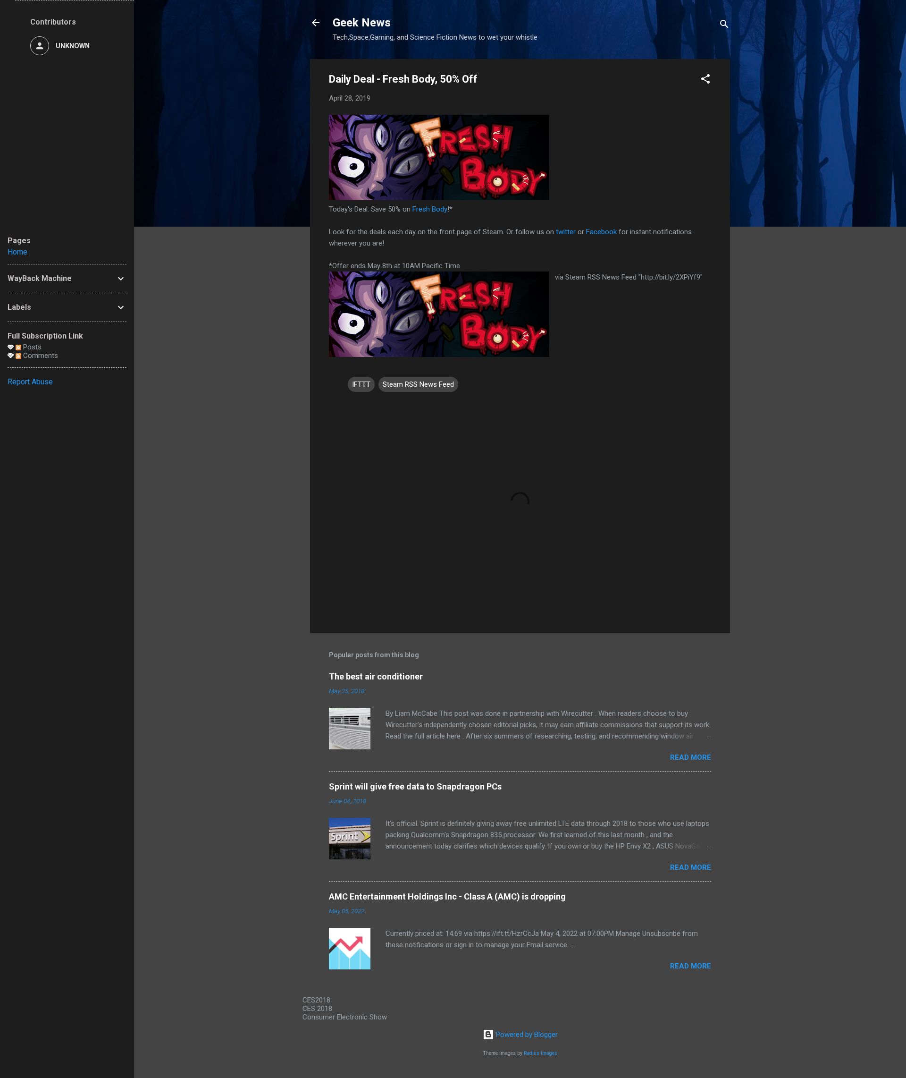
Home (17, 251)
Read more (690, 757)
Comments (39, 355)
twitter (566, 232)
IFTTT (361, 384)
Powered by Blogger (526, 1034)
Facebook (601, 232)
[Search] (724, 25)
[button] (705, 80)
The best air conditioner (376, 676)
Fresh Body (429, 209)
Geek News (362, 22)
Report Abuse (30, 381)
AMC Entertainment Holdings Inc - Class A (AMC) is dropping (447, 896)
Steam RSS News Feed (418, 384)
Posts (31, 347)
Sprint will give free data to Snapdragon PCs (415, 786)
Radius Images (540, 1053)
